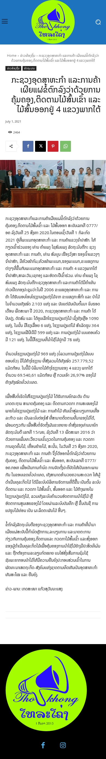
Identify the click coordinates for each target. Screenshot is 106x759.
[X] (40, 146)
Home (12, 55)
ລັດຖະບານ (29, 68)
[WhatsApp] (65, 146)
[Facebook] (28, 146)
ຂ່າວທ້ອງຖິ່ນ (27, 55)
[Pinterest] (53, 146)
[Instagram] (62, 745)
